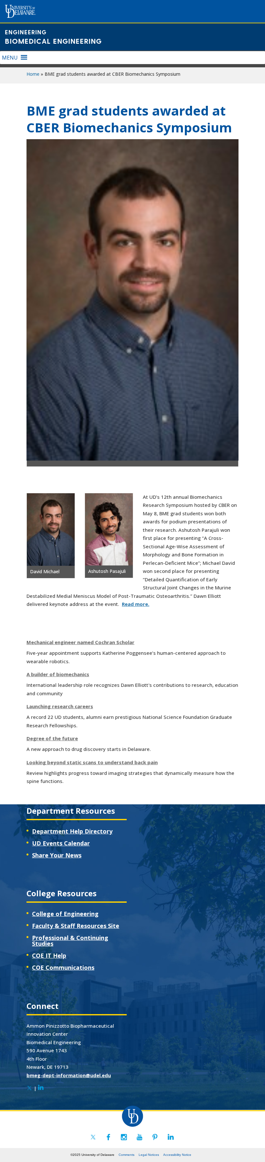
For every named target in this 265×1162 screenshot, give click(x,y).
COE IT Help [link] (49, 955)
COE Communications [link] (63, 967)
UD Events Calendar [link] (61, 843)
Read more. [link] (135, 604)
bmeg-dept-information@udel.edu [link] (68, 1075)
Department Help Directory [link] (72, 831)
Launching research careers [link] (59, 706)
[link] (29, 1088)
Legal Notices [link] (149, 1154)
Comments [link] (126, 1154)
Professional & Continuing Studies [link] (70, 940)
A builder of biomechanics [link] (57, 674)
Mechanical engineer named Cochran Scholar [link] (80, 642)
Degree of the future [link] (52, 738)
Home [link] (32, 74)
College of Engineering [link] (65, 914)
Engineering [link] (26, 31)
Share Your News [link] (56, 855)
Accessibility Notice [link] (177, 1154)
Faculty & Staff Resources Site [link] (75, 926)
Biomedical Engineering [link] (53, 41)
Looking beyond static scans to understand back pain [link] (92, 762)
